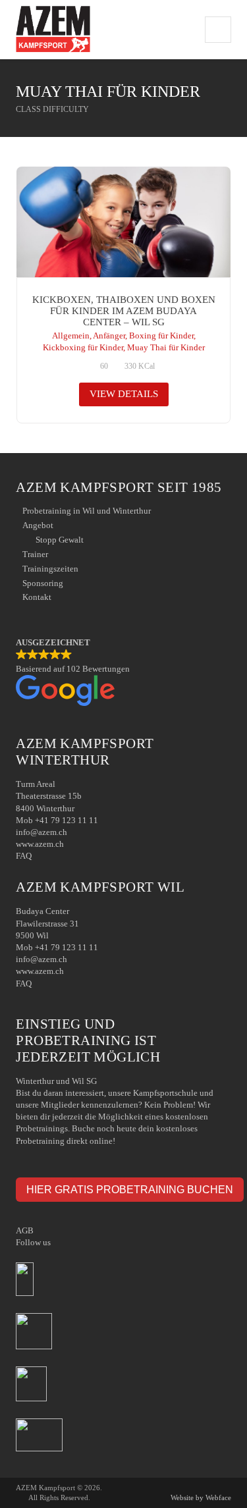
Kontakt (36, 597)
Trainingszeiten (50, 569)
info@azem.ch (41, 832)
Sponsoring (42, 583)
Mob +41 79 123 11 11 (57, 820)
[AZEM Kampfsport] (53, 29)
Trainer (35, 554)
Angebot (37, 525)
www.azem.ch (40, 844)
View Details (124, 394)
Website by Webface (201, 1497)
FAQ (24, 856)
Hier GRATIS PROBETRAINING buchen (129, 1189)
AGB (25, 1230)
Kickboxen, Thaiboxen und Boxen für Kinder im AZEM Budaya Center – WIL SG (123, 311)
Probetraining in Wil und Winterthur (86, 511)
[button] (123, 673)
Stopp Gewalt (60, 540)
